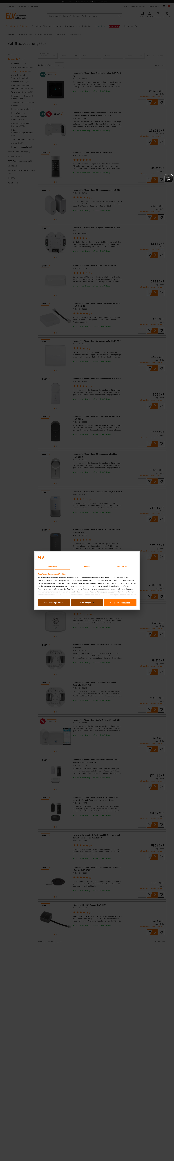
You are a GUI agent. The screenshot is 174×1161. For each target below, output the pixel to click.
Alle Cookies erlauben (120, 602)
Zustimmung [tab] (52, 566)
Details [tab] (87, 566)
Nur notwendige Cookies (53, 602)
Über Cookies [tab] (121, 566)
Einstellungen (85, 602)
